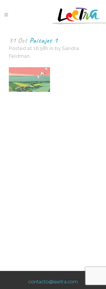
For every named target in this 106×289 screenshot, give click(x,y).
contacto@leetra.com (53, 282)
